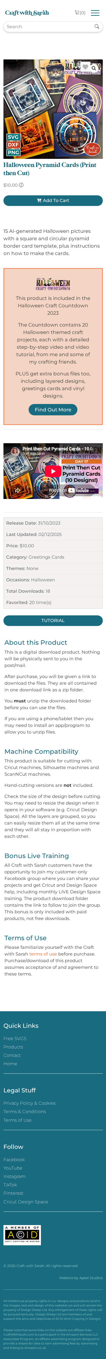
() (83, 13)
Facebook (14, 1159)
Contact (12, 1055)
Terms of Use (17, 1120)
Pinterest (13, 1193)
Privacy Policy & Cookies (29, 1103)
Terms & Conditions (24, 1111)
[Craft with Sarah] (27, 13)
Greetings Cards (46, 557)
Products (13, 1047)
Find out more (53, 410)
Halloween (43, 580)
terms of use (43, 954)
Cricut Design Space (25, 1202)
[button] (93, 68)
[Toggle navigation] (95, 13)
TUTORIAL (53, 620)
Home (10, 1063)
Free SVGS (14, 1038)
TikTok (10, 1185)
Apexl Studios (91, 1278)
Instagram (14, 1176)
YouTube (12, 1168)
